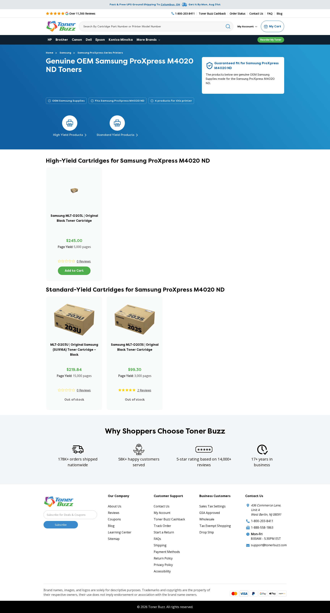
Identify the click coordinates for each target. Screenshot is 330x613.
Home (49, 52)
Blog (279, 13)
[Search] (228, 26)
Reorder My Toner (270, 39)
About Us (114, 506)
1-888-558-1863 (262, 527)
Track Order (162, 526)
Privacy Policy (163, 565)
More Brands (147, 40)
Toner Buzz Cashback (212, 13)
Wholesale (206, 519)
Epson (100, 40)
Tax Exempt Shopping (215, 526)
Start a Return (164, 532)
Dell (89, 40)
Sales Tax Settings (212, 506)
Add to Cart (74, 271)
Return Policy (163, 558)
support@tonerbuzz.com (269, 545)
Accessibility (162, 571)
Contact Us (256, 13)
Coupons (114, 519)
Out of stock (74, 400)
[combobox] (156, 26)
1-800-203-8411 (262, 521)
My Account (245, 26)
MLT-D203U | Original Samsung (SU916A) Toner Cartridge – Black (74, 350)
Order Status (237, 13)
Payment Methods (167, 552)
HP (50, 40)
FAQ (270, 13)
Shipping (160, 545)
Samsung (65, 52)
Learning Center (119, 532)
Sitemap (114, 539)
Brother (62, 40)
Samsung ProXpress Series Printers (100, 52)
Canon (77, 40)
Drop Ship (206, 532)
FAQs (157, 539)
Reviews (113, 513)
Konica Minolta (121, 40)
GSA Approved (209, 513)
